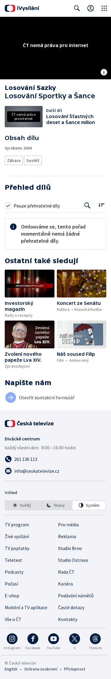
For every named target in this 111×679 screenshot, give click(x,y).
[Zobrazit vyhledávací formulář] (77, 8)
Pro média (68, 524)
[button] (29, 283)
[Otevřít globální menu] (104, 8)
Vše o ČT (13, 619)
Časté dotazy (71, 607)
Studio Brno (70, 548)
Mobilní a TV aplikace (26, 607)
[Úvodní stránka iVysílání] (22, 8)
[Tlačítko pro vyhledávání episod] (87, 205)
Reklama (67, 536)
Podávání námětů (76, 595)
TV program (17, 524)
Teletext (13, 560)
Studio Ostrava (73, 560)
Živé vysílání (17, 536)
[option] (21, 505)
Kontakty (67, 619)
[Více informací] (103, 73)
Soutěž (32, 160)
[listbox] (55, 505)
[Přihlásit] (90, 8)
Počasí (11, 584)
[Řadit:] (101, 205)
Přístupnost (74, 669)
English (11, 669)
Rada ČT (66, 572)
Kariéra (65, 584)
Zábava (13, 160)
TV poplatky (17, 548)
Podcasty (14, 572)
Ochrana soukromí (40, 669)
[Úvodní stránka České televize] (29, 423)
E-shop (12, 595)
